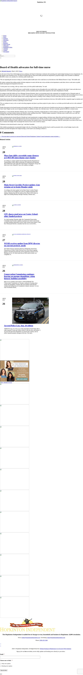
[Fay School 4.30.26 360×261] (14, 359)
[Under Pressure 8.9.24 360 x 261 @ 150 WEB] (14, 404)
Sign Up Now (4, 670)
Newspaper (6, 51)
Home (4, 35)
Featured (5, 38)
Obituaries (6, 46)
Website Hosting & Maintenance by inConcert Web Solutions (55, 648)
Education (5, 40)
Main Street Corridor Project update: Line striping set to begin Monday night (22, 186)
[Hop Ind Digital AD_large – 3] (14, 489)
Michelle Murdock (6, 71)
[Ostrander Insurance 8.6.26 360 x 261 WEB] (14, 596)
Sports (4, 41)
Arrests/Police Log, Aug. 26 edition (18, 326)
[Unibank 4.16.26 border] (14, 446)
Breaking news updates (7, 666)
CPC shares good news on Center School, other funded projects (21, 215)
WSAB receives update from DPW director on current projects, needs (22, 244)
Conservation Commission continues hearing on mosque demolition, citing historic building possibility (19, 276)
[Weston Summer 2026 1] (14, 553)
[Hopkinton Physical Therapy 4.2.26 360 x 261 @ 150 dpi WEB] (14, 617)
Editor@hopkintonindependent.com (31, 637)
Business (5, 43)
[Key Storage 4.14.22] (6, 382)
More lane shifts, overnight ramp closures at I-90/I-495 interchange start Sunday (21, 156)
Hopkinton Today (7, 47)
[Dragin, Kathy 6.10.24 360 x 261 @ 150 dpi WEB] (14, 468)
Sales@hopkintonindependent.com (56, 637)
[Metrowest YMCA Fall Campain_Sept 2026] (14, 425)
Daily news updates (6, 663)
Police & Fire (6, 44)
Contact (5, 50)
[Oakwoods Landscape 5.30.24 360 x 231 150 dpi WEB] (14, 574)
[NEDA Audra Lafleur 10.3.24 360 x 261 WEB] (14, 532)
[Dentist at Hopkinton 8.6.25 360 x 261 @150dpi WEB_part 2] (14, 381)
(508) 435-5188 (43, 640)
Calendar (5, 48)
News (4, 37)
